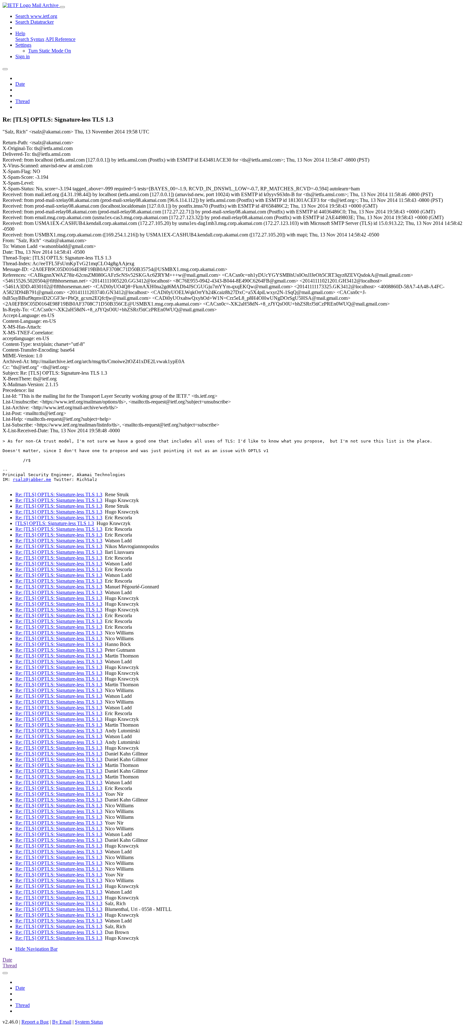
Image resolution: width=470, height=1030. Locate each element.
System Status (89, 1022)
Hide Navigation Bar (36, 949)
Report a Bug (35, 1022)
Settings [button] (23, 45)
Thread (22, 101)
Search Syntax (29, 39)
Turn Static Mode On (49, 50)
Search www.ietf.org (36, 16)
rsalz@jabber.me (32, 479)
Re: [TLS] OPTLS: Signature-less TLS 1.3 (58, 494)
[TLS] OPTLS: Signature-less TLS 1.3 (54, 523)
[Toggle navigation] (62, 7)
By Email (61, 1022)
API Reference (60, 39)
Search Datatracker (34, 22)
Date (20, 84)
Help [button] (20, 33)
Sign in (22, 56)
